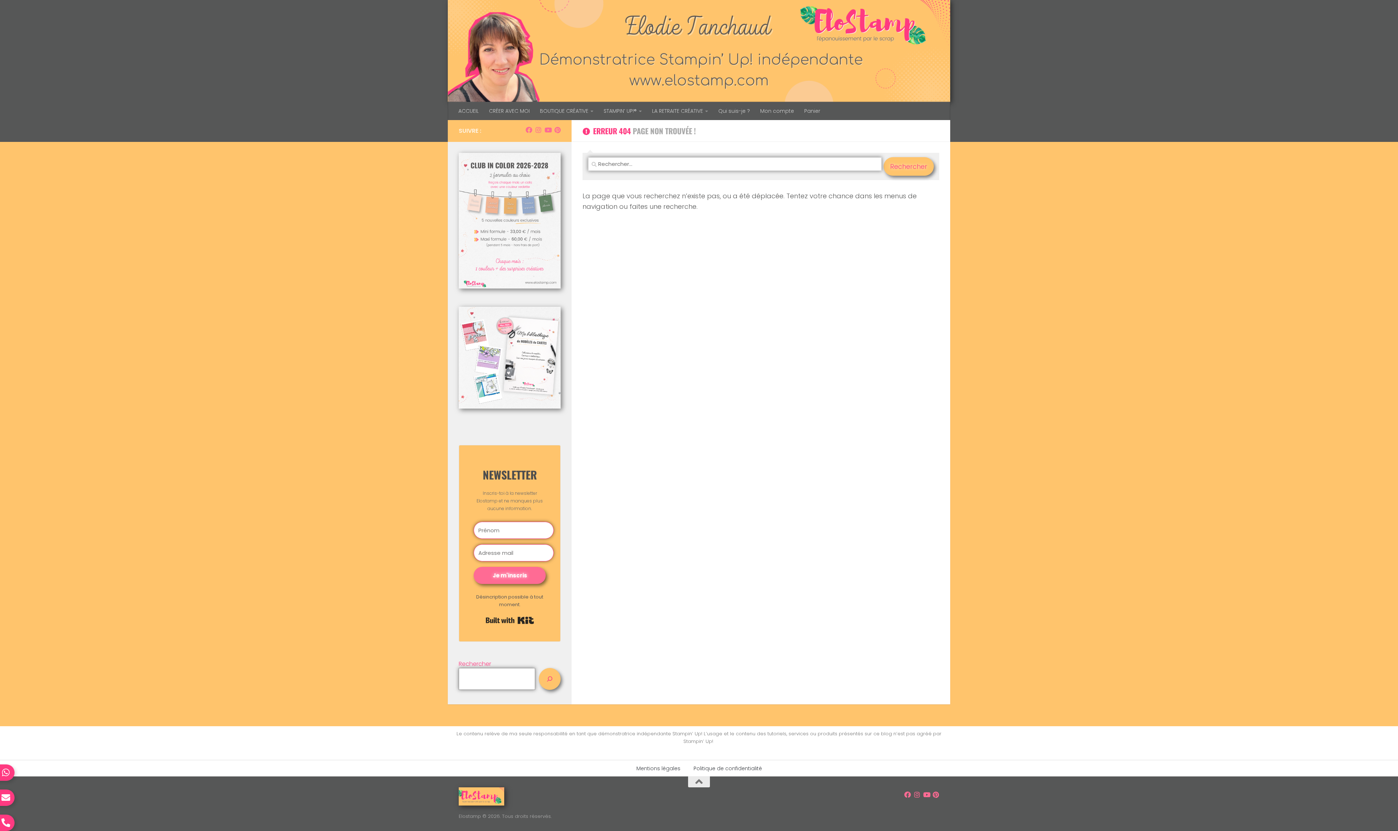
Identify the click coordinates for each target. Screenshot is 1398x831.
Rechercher (475, 664)
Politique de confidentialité (728, 768)
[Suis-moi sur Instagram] (538, 130)
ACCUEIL (468, 111)
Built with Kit (510, 620)
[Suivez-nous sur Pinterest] (557, 130)
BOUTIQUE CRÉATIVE (564, 111)
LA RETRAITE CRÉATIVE (677, 111)
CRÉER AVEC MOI (509, 111)
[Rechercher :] (735, 166)
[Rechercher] (550, 679)
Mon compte (777, 111)
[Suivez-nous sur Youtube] (548, 130)
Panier (812, 111)
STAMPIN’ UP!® (620, 111)
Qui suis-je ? (734, 111)
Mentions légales (658, 768)
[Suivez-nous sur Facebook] (529, 130)
